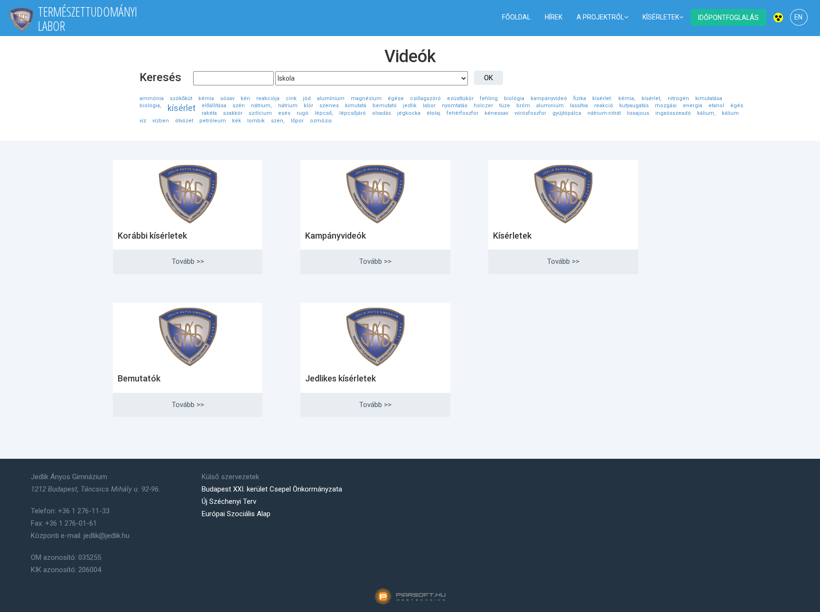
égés (736, 105)
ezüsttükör (460, 98)
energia (692, 105)
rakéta (209, 113)
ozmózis (321, 121)
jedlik (410, 105)
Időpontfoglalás (728, 17)
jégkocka (408, 113)
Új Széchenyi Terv (229, 501)
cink (291, 98)
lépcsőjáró (352, 113)
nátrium (288, 105)
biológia (514, 98)
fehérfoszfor (462, 113)
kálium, (706, 113)
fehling (489, 98)
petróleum (212, 121)
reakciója (268, 98)
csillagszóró (425, 98)
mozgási (666, 105)
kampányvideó (549, 98)
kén (245, 98)
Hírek (553, 17)
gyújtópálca (566, 113)
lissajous (638, 113)
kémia (206, 98)
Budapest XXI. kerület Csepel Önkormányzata (272, 489)
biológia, (150, 105)
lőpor (297, 121)
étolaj (433, 113)
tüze (504, 105)
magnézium (366, 98)
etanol (716, 105)
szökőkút (181, 98)
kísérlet (182, 108)
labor (429, 105)
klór (308, 105)
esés (284, 113)
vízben (160, 121)
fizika (579, 98)
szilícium (260, 113)
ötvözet (184, 121)
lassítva (579, 105)
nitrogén (678, 98)
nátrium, (261, 105)
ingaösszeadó (673, 113)
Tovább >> (188, 261)
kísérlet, (652, 98)
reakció (603, 105)
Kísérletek (661, 17)
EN (798, 17)
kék (236, 121)
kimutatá (355, 105)
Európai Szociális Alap (236, 514)
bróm (523, 105)
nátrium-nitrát (604, 113)
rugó (302, 113)
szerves (329, 105)
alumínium (331, 98)
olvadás (381, 113)
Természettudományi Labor (87, 19)
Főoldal (516, 17)
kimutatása (708, 98)
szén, (278, 121)
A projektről (600, 17)
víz (143, 121)
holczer (483, 105)
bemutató (385, 105)
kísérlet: (602, 98)
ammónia (152, 98)
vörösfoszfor (530, 113)
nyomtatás (454, 105)
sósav (227, 98)
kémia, (626, 98)
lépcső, (324, 113)
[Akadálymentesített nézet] (778, 17)
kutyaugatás (634, 105)
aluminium (550, 105)
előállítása (214, 105)
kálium (730, 113)
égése (396, 98)
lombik (256, 121)
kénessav (496, 113)
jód (307, 98)
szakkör (232, 113)
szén (239, 105)
